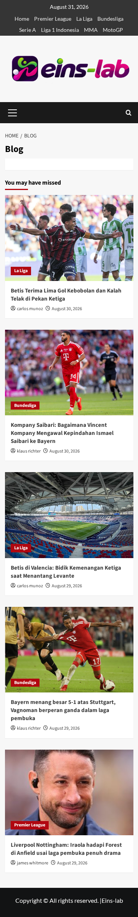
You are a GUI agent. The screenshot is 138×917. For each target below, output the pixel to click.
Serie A (27, 29)
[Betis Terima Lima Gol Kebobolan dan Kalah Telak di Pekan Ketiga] (69, 238)
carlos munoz (30, 309)
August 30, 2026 (67, 309)
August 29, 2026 (67, 586)
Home (22, 18)
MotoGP (113, 29)
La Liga (84, 18)
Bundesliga (110, 18)
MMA (91, 29)
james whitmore (32, 863)
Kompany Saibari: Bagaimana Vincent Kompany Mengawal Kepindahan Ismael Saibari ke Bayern (62, 433)
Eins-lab (112, 900)
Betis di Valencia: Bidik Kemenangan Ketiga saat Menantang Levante (66, 572)
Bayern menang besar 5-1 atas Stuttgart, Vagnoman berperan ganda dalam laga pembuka (63, 710)
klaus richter (29, 451)
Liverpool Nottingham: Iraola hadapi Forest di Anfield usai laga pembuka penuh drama (66, 849)
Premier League (52, 18)
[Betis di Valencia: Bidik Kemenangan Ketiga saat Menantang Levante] (69, 515)
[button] (128, 112)
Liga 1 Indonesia (60, 29)
